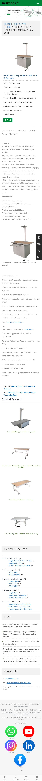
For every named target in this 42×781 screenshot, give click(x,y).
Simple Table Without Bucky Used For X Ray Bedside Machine (21, 466)
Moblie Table (13, 584)
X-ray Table (28, 329)
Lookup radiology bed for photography (21, 432)
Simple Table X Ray (16, 563)
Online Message (20, 723)
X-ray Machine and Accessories (22, 717)
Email (9, 120)
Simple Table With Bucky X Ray (20, 561)
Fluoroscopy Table (10, 570)
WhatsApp (11, 738)
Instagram (11, 752)
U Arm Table (13, 586)
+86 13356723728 (11, 678)
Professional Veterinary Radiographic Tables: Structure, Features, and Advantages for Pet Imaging (19, 634)
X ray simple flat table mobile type (21, 500)
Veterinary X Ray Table (12, 602)
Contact (16, 779)
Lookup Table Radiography (14, 579)
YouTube (29, 738)
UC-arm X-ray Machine (16, 710)
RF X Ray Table (14, 575)
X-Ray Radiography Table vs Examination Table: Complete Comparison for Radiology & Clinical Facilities (21, 651)
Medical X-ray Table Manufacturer (29, 704)
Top (36, 779)
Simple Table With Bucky (18, 595)
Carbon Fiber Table (11, 558)
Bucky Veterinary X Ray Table (19, 606)
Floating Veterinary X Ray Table (20, 609)
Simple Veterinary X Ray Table (20, 604)
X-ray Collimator (31, 710)
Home (7, 23)
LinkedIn (29, 752)
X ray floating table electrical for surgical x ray (21, 534)
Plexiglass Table (10, 590)
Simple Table (13, 593)
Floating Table (14, 581)
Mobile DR (3, 710)
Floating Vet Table (15, 25)
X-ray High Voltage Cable (31, 712)
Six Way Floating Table (17, 597)
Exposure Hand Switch (20, 715)
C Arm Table (13, 572)
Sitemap (21, 770)
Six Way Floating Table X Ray (19, 565)
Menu (26, 780)
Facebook (20, 767)
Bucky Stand (5, 717)
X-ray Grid (17, 712)
